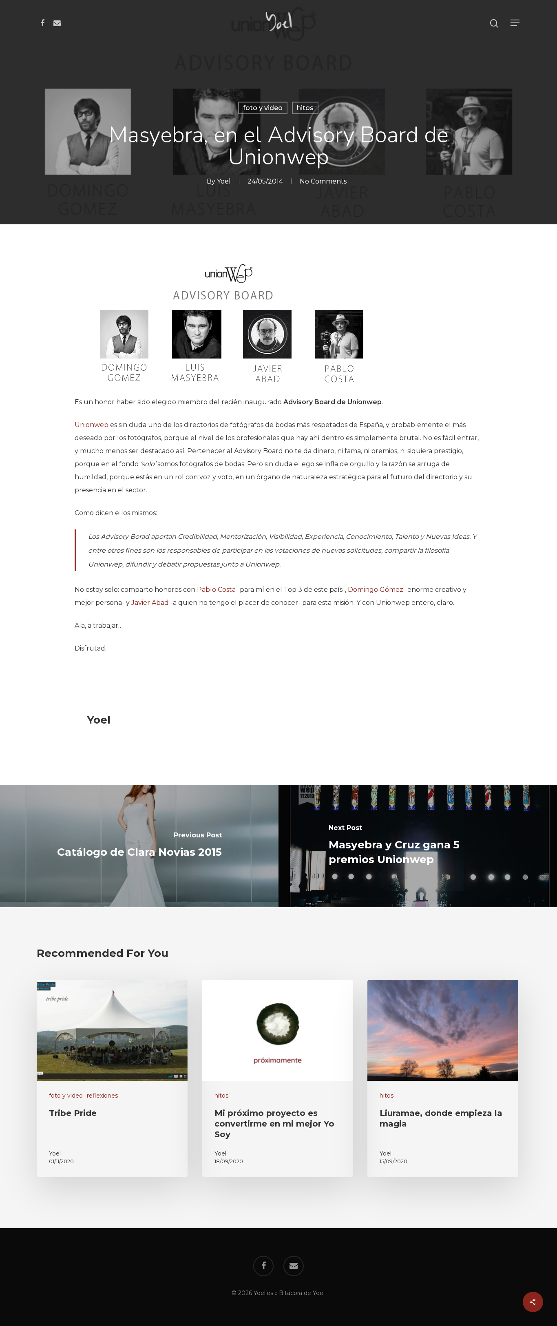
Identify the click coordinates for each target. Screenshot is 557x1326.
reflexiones (102, 1095)
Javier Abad (150, 603)
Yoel (224, 181)
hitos (305, 108)
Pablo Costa (216, 589)
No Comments (323, 181)
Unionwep (91, 425)
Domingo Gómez (375, 589)
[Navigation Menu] (515, 24)
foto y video (263, 108)
